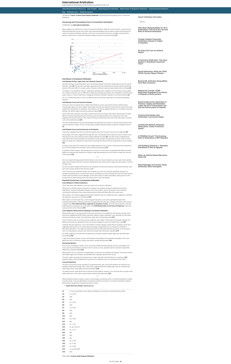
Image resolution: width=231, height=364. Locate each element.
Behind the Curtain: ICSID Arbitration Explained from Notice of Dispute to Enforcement (152, 92)
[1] (116, 35)
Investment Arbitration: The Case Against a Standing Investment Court (152, 62)
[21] (126, 257)
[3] (130, 88)
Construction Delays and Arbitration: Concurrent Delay (151, 116)
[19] (110, 240)
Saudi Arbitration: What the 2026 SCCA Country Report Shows (152, 72)
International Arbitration (77, 2)
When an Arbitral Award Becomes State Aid (152, 156)
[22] (97, 269)
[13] (90, 197)
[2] (73, 86)
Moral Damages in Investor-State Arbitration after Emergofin (152, 166)
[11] (106, 147)
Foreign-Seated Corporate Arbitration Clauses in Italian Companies (150, 41)
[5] (100, 111)
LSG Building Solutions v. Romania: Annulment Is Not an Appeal (153, 147)
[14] (84, 208)
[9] (107, 137)
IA (121, 361)
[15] (113, 217)
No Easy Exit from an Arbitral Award (150, 51)
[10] (63, 143)
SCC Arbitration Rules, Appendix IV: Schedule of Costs (90, 204)
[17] (117, 231)
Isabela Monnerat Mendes (74, 286)
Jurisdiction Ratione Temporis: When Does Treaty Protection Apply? (151, 126)
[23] (109, 273)
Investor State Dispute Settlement (82, 356)
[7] (63, 126)
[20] (82, 250)
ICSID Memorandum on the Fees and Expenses (109, 206)
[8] (127, 132)
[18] (72, 236)
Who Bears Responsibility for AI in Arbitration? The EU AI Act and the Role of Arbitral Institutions (153, 29)
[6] (81, 120)
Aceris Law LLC (89, 286)
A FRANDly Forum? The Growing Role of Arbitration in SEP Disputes (153, 137)
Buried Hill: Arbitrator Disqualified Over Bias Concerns (152, 82)
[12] (72, 154)
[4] (129, 95)
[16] (124, 222)
